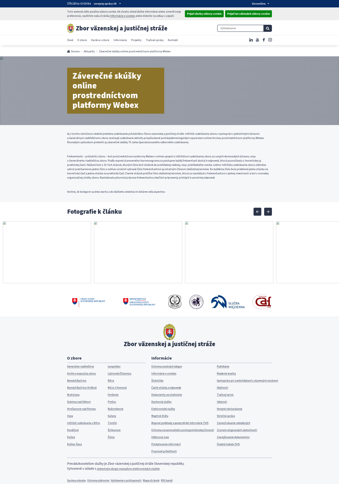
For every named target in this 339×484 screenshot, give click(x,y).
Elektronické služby (163, 409)
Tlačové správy (154, 40)
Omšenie (113, 395)
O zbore (82, 40)
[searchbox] (240, 28)
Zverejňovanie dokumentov (233, 437)
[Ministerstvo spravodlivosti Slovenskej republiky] (139, 302)
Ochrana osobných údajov (166, 366)
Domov (75, 51)
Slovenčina (259, 4)
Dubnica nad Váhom (79, 402)
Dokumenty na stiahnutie (166, 395)
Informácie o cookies (122, 16)
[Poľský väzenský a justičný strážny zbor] (228, 302)
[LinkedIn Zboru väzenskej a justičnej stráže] (251, 40)
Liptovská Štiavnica (119, 373)
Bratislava (73, 395)
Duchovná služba (161, 402)
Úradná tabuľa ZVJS (228, 444)
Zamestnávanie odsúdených (233, 423)
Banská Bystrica (76, 381)
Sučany (112, 416)
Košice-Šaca (74, 444)
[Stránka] (70, 28)
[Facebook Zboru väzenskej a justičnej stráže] (264, 40)
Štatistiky (157, 381)
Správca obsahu (76, 480)
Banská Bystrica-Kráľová (82, 388)
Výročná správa (226, 416)
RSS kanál (167, 480)
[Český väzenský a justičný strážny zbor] (174, 302)
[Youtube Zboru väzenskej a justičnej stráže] (257, 40)
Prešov (112, 402)
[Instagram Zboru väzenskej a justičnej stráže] (270, 40)
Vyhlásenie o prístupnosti (126, 480)
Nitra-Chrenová (117, 388)
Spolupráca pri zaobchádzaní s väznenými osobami (247, 381)
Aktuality (89, 51)
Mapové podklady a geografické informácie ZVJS (180, 423)
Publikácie (223, 366)
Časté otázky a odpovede (166, 388)
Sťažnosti (222, 388)
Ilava (70, 416)
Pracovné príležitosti (164, 451)
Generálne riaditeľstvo (80, 366)
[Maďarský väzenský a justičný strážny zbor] (196, 302)
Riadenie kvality (226, 373)
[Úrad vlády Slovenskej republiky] (88, 302)
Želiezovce (114, 430)
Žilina (111, 437)
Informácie (120, 40)
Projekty (136, 40)
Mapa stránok (151, 480)
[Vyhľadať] (267, 28)
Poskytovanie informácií (166, 444)
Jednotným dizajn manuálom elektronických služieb (128, 469)
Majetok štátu (159, 416)
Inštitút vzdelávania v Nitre (83, 423)
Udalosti (222, 402)
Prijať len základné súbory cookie (248, 14)
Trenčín (112, 423)
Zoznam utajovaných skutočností (237, 430)
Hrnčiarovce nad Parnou (81, 409)
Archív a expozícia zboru (81, 373)
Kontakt (173, 40)
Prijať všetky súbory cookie (204, 14)
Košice (71, 437)
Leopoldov (114, 366)
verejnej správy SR (105, 4)
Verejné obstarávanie (229, 409)
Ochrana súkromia (98, 480)
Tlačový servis (225, 395)
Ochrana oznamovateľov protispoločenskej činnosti (182, 430)
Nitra (111, 381)
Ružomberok (115, 409)
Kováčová (73, 430)
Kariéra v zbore (100, 40)
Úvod (70, 40)
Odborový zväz (160, 437)
